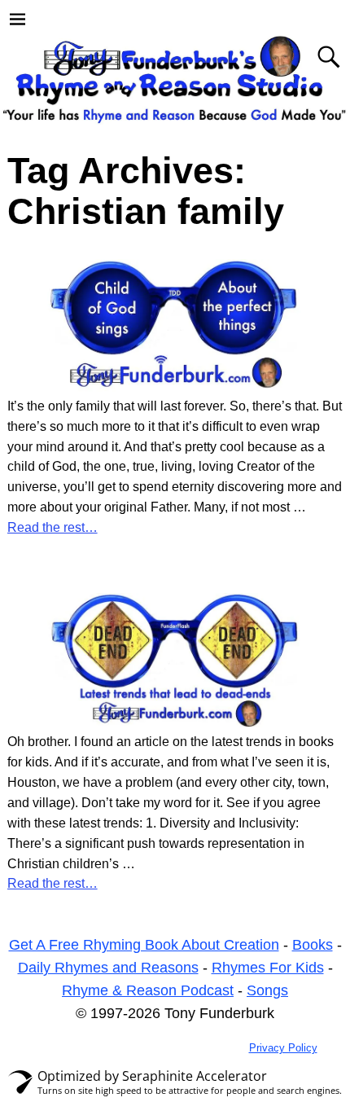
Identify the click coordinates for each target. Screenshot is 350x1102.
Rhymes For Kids (268, 967)
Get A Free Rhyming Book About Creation (144, 945)
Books (312, 945)
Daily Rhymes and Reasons (108, 967)
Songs (267, 990)
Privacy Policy (283, 1048)
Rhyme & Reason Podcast (148, 990)
